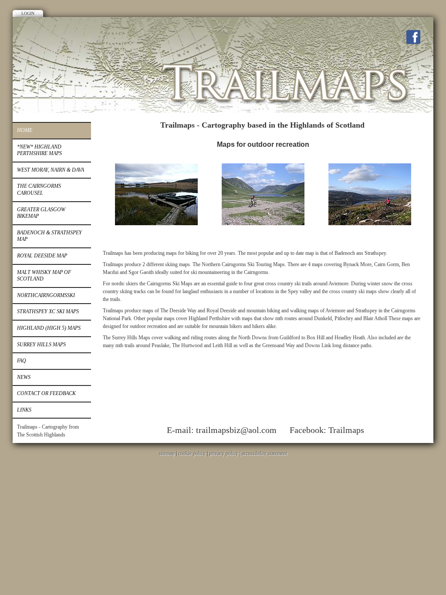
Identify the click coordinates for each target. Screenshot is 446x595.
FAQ (21, 361)
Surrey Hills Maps (41, 344)
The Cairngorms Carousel (39, 189)
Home (24, 130)
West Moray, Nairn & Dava (50, 170)
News (23, 377)
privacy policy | (225, 453)
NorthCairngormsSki (46, 295)
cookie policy (192, 453)
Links (24, 410)
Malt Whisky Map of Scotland (44, 275)
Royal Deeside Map (42, 256)
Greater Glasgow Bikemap (41, 213)
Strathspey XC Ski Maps (48, 311)
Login (27, 13)
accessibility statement (264, 453)
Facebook (413, 37)
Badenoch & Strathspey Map (49, 236)
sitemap (167, 453)
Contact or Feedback (46, 393)
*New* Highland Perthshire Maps (39, 150)
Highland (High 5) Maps (49, 328)
